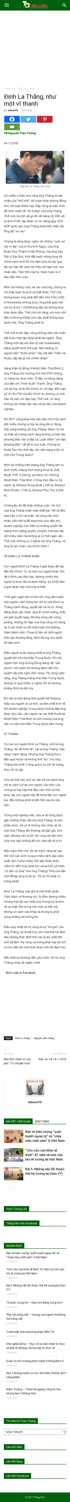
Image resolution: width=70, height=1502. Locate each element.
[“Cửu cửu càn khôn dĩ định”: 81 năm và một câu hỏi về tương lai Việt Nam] (13, 1155)
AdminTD (13, 110)
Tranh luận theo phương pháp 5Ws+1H (30, 1331)
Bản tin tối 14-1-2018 (52, 1059)
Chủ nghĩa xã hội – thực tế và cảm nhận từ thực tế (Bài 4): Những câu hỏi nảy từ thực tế (35, 1346)
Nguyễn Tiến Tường (44, 1038)
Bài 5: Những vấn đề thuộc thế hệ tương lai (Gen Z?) (35, 1287)
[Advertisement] (35, 50)
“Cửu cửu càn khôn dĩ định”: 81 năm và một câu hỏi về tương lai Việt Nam (44, 1154)
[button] (6, 5)
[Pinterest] (44, 119)
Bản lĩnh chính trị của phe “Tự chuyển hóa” (17, 1061)
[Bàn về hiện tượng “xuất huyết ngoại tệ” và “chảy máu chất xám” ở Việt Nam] (13, 1136)
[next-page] (12, 1188)
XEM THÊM (42, 1121)
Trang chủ (9, 88)
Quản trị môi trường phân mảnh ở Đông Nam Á (35, 1361)
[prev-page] (6, 1188)
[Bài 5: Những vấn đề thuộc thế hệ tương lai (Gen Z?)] (13, 1173)
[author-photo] (35, 1096)
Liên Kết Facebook (17, 1475)
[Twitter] (28, 119)
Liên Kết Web (14, 1447)
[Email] (12, 126)
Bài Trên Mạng (26, 88)
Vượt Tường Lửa (16, 1209)
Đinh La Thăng (22, 1038)
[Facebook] (12, 119)
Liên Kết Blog (14, 1461)
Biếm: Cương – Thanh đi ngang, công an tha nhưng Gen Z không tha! (33, 1391)
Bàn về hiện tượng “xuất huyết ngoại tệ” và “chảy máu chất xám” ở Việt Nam (45, 1136)
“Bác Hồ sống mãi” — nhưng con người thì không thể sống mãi (35, 1316)
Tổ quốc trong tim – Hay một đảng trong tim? (34, 1302)
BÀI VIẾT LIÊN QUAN (18, 1121)
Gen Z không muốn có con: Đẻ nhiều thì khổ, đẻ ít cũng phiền (36, 1375)
